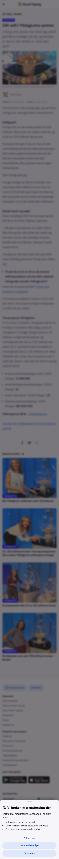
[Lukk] (29, 801)
